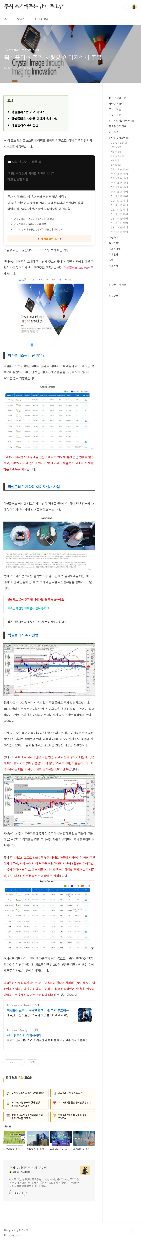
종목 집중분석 (117, 156)
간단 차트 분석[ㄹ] (119, 187)
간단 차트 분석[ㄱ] (119, 173)
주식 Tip (114, 115)
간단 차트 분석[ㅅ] (119, 200)
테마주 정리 (42, 19)
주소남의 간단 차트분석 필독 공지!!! (28, 608)
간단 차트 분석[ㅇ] (119, 205)
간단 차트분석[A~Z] (120, 169)
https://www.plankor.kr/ (21, 1005)
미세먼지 (113, 254)
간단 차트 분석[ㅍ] (119, 227)
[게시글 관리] (21, 1062)
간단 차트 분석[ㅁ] (119, 191)
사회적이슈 (114, 248)
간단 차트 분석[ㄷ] (119, 182)
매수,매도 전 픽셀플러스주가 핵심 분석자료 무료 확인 (38, 1015)
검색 (126, 6)
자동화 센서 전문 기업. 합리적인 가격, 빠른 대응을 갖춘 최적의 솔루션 (47, 1040)
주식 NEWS (116, 164)
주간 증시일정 (117, 142)
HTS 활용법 (116, 147)
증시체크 (114, 109)
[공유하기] (16, 1062)
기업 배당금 (116, 151)
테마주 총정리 (116, 103)
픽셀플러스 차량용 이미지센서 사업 (34, 118)
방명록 (21, 19)
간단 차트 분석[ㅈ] (119, 209)
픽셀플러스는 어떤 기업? (27, 112)
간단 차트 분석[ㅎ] (119, 231)
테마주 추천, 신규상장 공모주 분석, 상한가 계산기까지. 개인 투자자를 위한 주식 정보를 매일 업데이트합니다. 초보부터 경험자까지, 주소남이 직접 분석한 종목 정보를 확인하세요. (44, 1183)
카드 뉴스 (114, 132)
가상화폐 (113, 237)
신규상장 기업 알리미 (120, 120)
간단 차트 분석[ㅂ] (119, 196)
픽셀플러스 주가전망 (25, 125)
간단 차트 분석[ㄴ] (119, 178)
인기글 (122, 284)
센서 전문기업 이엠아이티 (24, 1035)
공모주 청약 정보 (117, 126)
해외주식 (115, 160)
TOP (134, 1231)
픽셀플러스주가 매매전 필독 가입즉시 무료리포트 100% (38, 1010)
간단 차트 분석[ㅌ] (119, 222)
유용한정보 (114, 243)
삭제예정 (113, 265)
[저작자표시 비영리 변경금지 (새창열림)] (44, 1062)
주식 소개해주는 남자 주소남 (33, 6)
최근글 (112, 284)
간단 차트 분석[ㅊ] (119, 214)
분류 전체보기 (116, 97)
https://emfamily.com (20, 1030)
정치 (111, 260)
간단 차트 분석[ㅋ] (119, 218)
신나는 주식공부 (117, 137)
